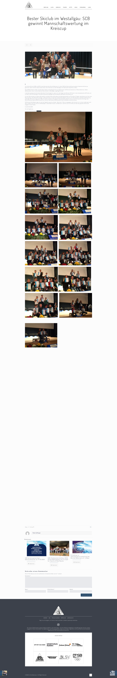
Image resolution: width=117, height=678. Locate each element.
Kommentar (28, 575)
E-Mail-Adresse (50, 589)
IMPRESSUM (63, 618)
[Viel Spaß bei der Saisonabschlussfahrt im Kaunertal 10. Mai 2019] (113, 673)
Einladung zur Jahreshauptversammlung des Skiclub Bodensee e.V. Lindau (80, 556)
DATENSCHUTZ (70, 618)
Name (26, 589)
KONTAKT (45, 618)
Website (71, 589)
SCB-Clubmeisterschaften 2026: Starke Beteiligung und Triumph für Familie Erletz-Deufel (58, 559)
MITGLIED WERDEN (56, 618)
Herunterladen (38, 111)
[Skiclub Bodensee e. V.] (29, 4)
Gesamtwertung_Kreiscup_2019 (30, 111)
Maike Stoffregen (37, 533)
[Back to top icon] (90, 675)
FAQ (49, 618)
